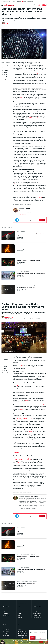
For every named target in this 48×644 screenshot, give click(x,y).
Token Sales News (27, 204)
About (19, 624)
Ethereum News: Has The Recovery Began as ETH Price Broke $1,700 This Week (30, 234)
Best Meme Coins (36, 615)
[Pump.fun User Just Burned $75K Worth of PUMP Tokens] (8, 249)
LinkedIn (6, 76)
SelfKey (22, 97)
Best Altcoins (35, 608)
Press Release (6, 615)
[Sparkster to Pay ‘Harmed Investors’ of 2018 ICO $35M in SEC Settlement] (8, 275)
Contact (19, 627)
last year (26, 69)
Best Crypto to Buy (37, 606)
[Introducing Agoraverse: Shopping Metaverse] (8, 289)
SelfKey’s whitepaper (18, 184)
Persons (19, 611)
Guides (19, 615)
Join (42, 220)
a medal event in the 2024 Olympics (23, 459)
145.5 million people (33, 117)
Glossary (20, 617)
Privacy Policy (21, 637)
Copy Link (5, 79)
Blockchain (5, 613)
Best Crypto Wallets (37, 617)
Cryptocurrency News (22, 245)
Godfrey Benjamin (22, 289)
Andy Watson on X (23, 214)
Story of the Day (6, 606)
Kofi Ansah (20, 275)
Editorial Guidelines (22, 631)
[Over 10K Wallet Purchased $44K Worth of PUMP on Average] (8, 262)
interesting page (17, 63)
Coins (19, 606)
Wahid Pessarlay (21, 262)
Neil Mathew (21, 237)
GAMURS (22, 409)
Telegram (6, 72)
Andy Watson (7, 23)
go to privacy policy (40, 638)
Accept (32, 637)
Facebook (6, 65)
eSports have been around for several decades (26, 385)
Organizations (21, 608)
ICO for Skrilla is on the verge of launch (24, 418)
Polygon (20, 365)
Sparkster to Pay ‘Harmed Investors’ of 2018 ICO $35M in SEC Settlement (31, 273)
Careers (19, 629)
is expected (30, 431)
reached (26, 378)
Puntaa (44, 404)
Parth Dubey (21, 249)
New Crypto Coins (37, 613)
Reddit (5, 74)
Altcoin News (20, 258)
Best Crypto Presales (37, 611)
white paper (16, 452)
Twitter (5, 68)
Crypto (4, 611)
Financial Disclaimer (22, 635)
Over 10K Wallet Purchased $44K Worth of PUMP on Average (28, 260)
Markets (4, 608)
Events (19, 613)
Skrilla (26, 400)
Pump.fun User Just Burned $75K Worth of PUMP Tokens (28, 247)
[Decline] (45, 631)
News (22, 204)
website (40, 197)
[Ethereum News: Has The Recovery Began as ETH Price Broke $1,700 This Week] (8, 236)
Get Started (40, 642)
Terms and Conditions (22, 633)
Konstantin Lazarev (8, 317)
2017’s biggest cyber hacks (39, 73)
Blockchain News (17, 204)
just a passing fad (19, 462)
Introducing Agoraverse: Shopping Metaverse (25, 287)
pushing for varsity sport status (32, 458)
